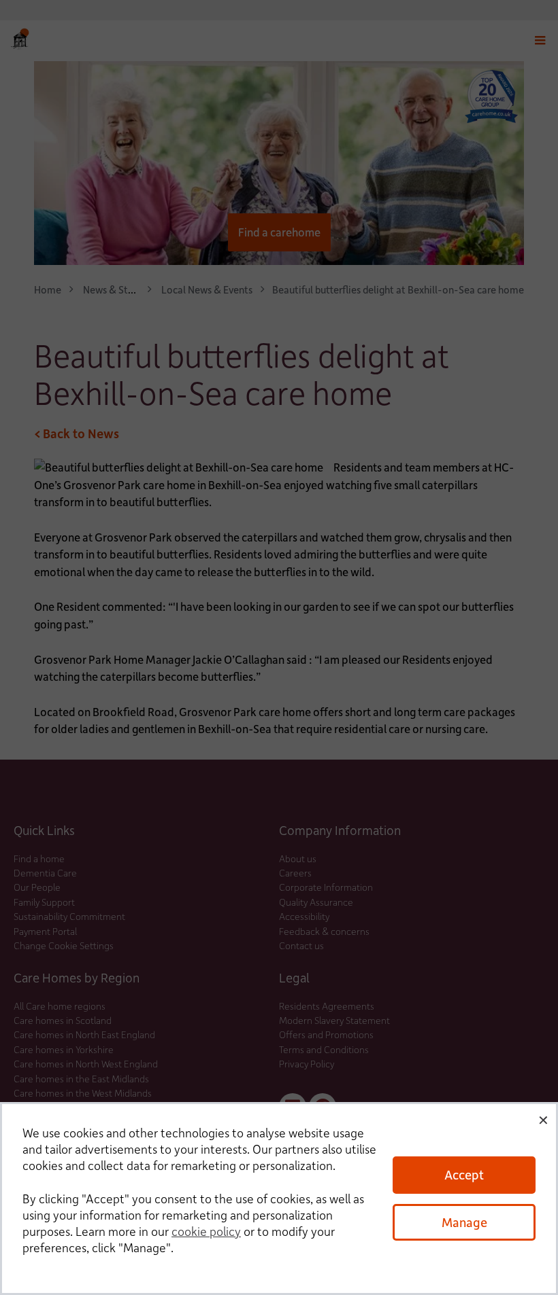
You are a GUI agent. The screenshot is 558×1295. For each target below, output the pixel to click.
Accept (464, 1174)
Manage (464, 1221)
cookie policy (206, 1231)
